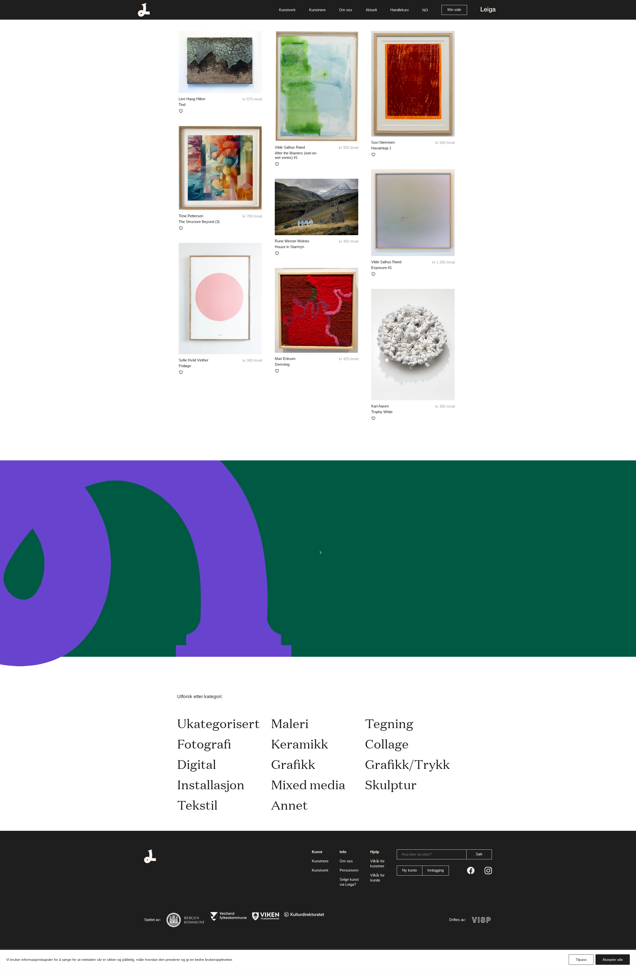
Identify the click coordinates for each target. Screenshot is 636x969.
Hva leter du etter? (417, 854)
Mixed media (308, 784)
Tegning (389, 723)
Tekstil (197, 804)
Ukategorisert (218, 723)
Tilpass (581, 960)
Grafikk (293, 763)
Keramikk (299, 743)
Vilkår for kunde (377, 877)
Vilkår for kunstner (377, 863)
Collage (387, 743)
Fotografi (204, 743)
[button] (425, 9)
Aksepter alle (612, 960)
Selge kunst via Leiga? (349, 881)
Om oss (345, 10)
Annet (289, 804)
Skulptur (391, 784)
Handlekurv (399, 10)
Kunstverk (287, 10)
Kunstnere (317, 10)
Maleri (290, 723)
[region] (318, 959)
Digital (196, 763)
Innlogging (435, 870)
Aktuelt (371, 10)
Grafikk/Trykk (407, 763)
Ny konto (409, 870)
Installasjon (210, 784)
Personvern (349, 870)
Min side (454, 9)
